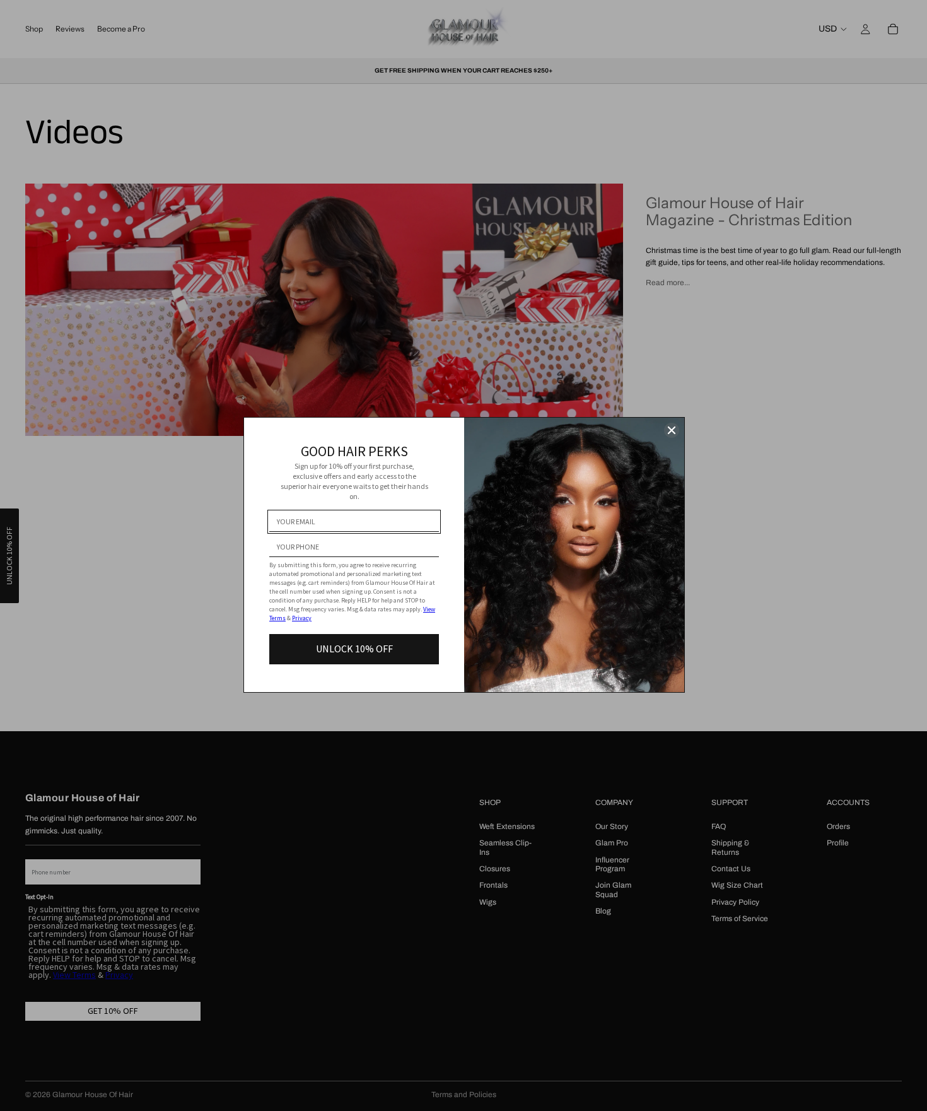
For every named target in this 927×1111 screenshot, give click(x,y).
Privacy (302, 618)
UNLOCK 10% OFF (354, 648)
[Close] (671, 430)
